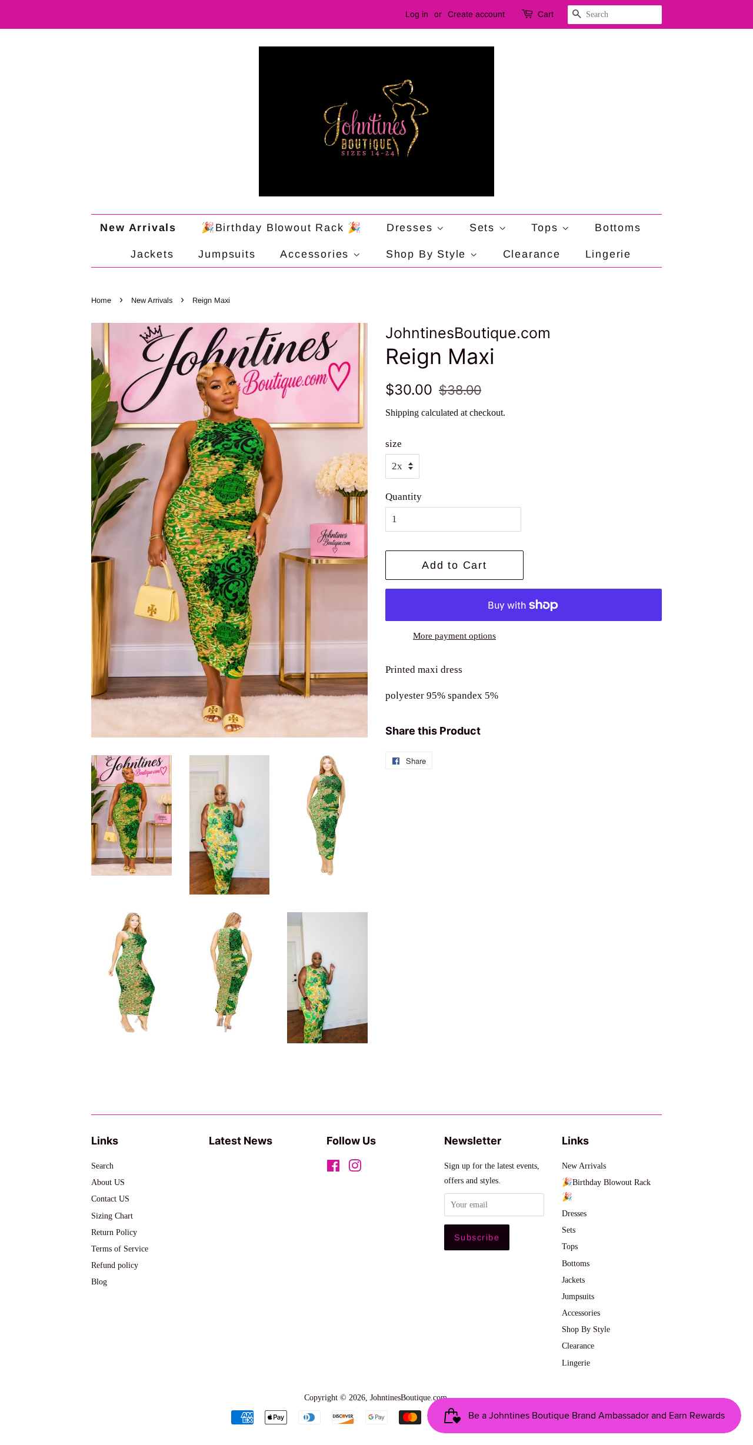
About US (108, 1182)
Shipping (402, 413)
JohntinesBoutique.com (408, 1397)
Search (102, 1165)
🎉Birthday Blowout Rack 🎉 (281, 227)
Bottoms (618, 227)
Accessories (316, 254)
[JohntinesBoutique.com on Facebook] (333, 1168)
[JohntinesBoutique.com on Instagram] (354, 1168)
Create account (476, 14)
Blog (99, 1281)
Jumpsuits (226, 254)
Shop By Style (428, 254)
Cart (546, 14)
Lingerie (608, 254)
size (393, 443)
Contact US (110, 1198)
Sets (484, 227)
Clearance (532, 254)
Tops (546, 227)
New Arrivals (138, 227)
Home (101, 300)
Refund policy (114, 1265)
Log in (416, 14)
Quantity (403, 496)
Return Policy (114, 1232)
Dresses (412, 227)
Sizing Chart (112, 1215)
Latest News (240, 1140)
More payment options (454, 635)
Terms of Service (119, 1248)
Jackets (152, 254)
